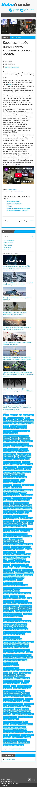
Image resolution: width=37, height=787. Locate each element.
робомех (12, 652)
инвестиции (28, 508)
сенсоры (27, 681)
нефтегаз (15, 570)
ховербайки (21, 732)
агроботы (6, 433)
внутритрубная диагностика (12, 462)
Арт (22, 441)
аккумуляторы (24, 436)
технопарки (7, 714)
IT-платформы (8, 420)
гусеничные (17, 485)
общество (20, 583)
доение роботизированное (12, 490)
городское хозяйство (10, 477)
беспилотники (23, 449)
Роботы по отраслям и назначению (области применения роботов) (18, 209)
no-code (20, 420)
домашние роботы (13, 493)
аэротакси (7, 446)
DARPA (31, 415)
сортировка (27, 688)
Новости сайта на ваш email (10, 783)
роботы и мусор (8, 660)
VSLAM (26, 423)
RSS (11, 749)
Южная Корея (14, 67)
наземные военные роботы (19, 565)
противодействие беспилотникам (14, 634)
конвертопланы (25, 531)
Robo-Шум (7, 247)
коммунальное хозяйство (24, 529)
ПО (5, 601)
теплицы (18, 709)
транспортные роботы (25, 717)
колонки (23, 526)
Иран (27, 513)
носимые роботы (28, 572)
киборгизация (13, 523)
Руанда (15, 673)
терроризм (14, 711)
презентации (18, 614)
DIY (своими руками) (13, 418)
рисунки (6, 652)
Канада (16, 521)
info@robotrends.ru (9, 781)
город (22, 475)
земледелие (24, 503)
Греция (22, 480)
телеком (15, 706)
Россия (6, 673)
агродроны (14, 433)
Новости (5, 37)
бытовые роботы (9, 456)
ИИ (31, 505)
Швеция (14, 737)
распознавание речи (10, 645)
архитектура (7, 444)
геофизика (19, 469)
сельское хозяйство (17, 681)
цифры (6, 735)
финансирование (20, 727)
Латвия (21, 541)
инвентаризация (18, 508)
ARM (16, 415)
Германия (27, 469)
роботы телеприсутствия (11, 668)
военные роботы (27, 464)
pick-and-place (28, 420)
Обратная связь (10, 759)
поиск (5, 606)
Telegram (20, 749)
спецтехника (21, 696)
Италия (22, 518)
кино (20, 523)
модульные (20, 557)
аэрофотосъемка (16, 446)
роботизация (7, 655)
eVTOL (27, 418)
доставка (23, 493)
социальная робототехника (12, 693)
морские (17, 560)
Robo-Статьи (8, 245)
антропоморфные (14, 441)
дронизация (7, 498)
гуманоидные (8, 485)
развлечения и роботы (11, 642)
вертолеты (7, 459)
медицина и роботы (10, 552)
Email (15, 749)
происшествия (23, 629)
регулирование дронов (21, 647)
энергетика (7, 742)
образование (28, 575)
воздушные (7, 467)
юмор (15, 745)
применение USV (17, 616)
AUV (20, 415)
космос (29, 536)
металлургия (7, 554)
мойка (27, 557)
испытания (24, 516)
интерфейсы (7, 513)
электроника (22, 740)
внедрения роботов (23, 459)
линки (30, 544)
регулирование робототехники (13, 650)
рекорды (26, 650)
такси (9, 706)
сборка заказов (8, 678)
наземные (7, 565)
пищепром (22, 598)
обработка (19, 575)
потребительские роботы (23, 611)
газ (4, 469)
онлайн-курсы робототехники (22, 588)
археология (28, 441)
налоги (6, 567)
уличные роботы (15, 724)
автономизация (8, 431)
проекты (13, 624)
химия (25, 730)
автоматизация (21, 426)
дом (5, 493)
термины (6, 711)
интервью (28, 511)
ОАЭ (5, 575)
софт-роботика (19, 691)
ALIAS (10, 84)
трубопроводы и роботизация (13, 722)
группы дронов (19, 482)
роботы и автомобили (25, 657)
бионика (26, 451)
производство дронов (20, 626)
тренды (6, 719)
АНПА (5, 441)
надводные (26, 562)
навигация (18, 562)
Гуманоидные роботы (14, 204)
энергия (14, 742)
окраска (25, 585)
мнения (28, 554)
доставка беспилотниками (12, 495)
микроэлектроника (18, 554)
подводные (10, 601)
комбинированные (9, 529)
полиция (6, 608)
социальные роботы (10, 696)
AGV (5, 415)
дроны (24, 498)
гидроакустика (16, 472)
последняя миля (9, 611)
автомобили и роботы (19, 428)
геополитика (11, 469)
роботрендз (27, 655)
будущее (27, 454)
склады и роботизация (24, 686)
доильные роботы (27, 490)
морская (10, 560)
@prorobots (16, 9)
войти (32, 221)
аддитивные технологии (11, 436)
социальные (26, 693)
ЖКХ (11, 503)
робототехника (17, 655)
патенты (22, 596)
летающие (18, 544)
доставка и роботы (27, 495)
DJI (23, 418)
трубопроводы (14, 719)
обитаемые (11, 575)
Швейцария (7, 737)
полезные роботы (25, 606)
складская (7, 686)
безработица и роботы (11, 449)
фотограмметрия (9, 730)
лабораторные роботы (11, 541)
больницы (20, 454)
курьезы (12, 539)
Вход (33, 780)
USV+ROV (19, 423)
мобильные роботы (10, 557)
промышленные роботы (23, 632)
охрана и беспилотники (11, 593)
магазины (6, 549)
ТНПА (31, 714)
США (5, 706)
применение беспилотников (12, 619)
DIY (5, 418)
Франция (18, 730)
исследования (8, 518)
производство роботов (10, 629)
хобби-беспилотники (10, 732)
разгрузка (22, 642)
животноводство (25, 500)
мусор (24, 560)
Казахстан (29, 518)
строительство (8, 704)
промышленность (9, 632)
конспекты (14, 534)
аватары (6, 426)
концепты (6, 536)
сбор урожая (21, 675)
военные (6, 464)
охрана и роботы (25, 593)
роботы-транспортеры (10, 670)
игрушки (6, 505)
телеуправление (9, 709)
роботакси (29, 652)
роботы (7, 67)
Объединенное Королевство (12, 585)
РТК (10, 673)
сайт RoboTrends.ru (10, 675)
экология (14, 740)
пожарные (15, 603)
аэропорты (25, 444)
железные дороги (12, 500)
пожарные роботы (25, 603)
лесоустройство (8, 544)
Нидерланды (29, 570)
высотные (21, 467)
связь (21, 678)
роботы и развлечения (11, 663)
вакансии (22, 456)
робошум (22, 670)
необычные (7, 570)
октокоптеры (7, 588)
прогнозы (6, 624)
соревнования (17, 688)
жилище (6, 503)
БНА (14, 454)
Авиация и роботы (13, 201)
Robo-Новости (16, 37)
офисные (17, 590)
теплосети (25, 709)
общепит (20, 580)
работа (17, 637)
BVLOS (25, 415)
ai (8, 415)
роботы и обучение (21, 660)
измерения (18, 505)
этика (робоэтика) (23, 742)
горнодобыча (15, 475)
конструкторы (23, 534)
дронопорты (16, 498)
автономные (18, 431)
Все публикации (9, 240)
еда (5, 500)
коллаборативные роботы (12, 526)
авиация (12, 426)
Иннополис (12, 511)
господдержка (22, 477)
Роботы (9, 206)
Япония (21, 745)
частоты (11, 735)
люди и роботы (25, 547)
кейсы (5, 523)
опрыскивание (8, 590)
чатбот (18, 735)
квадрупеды (29, 521)
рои (27, 670)
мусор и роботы (8, 562)
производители (22, 624)
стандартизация (8, 701)
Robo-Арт (7, 250)
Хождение (30, 732)
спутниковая (29, 699)
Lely (15, 420)
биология (6, 451)
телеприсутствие (25, 706)
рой (31, 670)
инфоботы (16, 513)
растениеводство (23, 645)
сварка (16, 678)
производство (8, 626)
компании (7, 531)
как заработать (8, 521)
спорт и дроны (8, 699)
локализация (15, 547)
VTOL (31, 423)
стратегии (26, 701)
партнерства (14, 596)
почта (5, 614)
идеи (11, 505)
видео (13, 459)
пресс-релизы (27, 614)
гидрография (26, 472)
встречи (14, 467)
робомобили (21, 652)
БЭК (16, 456)
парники (6, 596)
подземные (7, 603)
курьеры (19, 539)
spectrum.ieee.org (12, 189)
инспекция (20, 511)
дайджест (25, 485)
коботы (30, 523)
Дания (31, 485)
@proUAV (15, 11)
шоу (20, 737)
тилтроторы (24, 714)
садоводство (27, 673)
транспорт (14, 717)
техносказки (16, 714)
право (10, 614)
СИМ (18, 683)
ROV (5, 423)
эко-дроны (7, 740)
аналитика (7, 438)
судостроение (28, 704)
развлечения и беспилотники (13, 639)
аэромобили (16, 444)
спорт (28, 696)
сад (20, 673)
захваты (16, 503)
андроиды (14, 438)
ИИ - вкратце (7, 508)
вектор (29, 456)
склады (13, 686)
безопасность (28, 446)
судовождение (18, 704)
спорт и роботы (19, 699)
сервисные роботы (9, 683)
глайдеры (6, 475)
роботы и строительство (11, 665)
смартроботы (8, 688)
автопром (27, 431)
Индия (5, 511)
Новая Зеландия (9, 572)
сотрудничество (8, 691)
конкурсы (6, 534)
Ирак (22, 513)
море (5, 560)
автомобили (7, 428)
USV (13, 423)
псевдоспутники (8, 637)
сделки (27, 678)
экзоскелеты (26, 737)
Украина (6, 724)
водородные (26, 462)
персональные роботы (11, 598)
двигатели (7, 487)
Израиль (25, 505)
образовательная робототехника (14, 578)
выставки (28, 467)
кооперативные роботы (18, 536)
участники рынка (27, 724)
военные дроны (15, 464)
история (16, 518)
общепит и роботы (9, 583)
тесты (20, 711)
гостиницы (7, 480)
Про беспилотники (29, 11)
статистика (18, 701)
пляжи (29, 598)
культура (6, 539)
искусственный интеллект (11, 516)
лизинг (25, 544)
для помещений (16, 487)
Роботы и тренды (29, 9)
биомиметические (16, 451)
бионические (7, 454)
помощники (14, 608)
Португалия (22, 608)
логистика (7, 547)
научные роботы (26, 567)
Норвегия (18, 572)
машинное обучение (17, 549)
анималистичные (24, 438)
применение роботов (24, 621)
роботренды (7, 657)
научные (17, 567)
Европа (29, 498)
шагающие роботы (27, 735)
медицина (28, 549)
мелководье (21, 552)
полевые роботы (14, 606)
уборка (25, 722)
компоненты (15, 531)
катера (22, 521)
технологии (27, 711)
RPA (9, 423)
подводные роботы (21, 601)
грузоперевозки (8, 482)
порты (30, 608)
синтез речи (25, 683)
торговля (6, 717)
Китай (25, 523)
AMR (11, 415)
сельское (6, 681)
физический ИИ (8, 727)
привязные (7, 616)
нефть (21, 570)
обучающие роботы (10, 580)
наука (11, 567)
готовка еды (15, 480)
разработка (29, 642)
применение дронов (10, 621)
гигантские (7, 472)
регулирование (8, 647)
